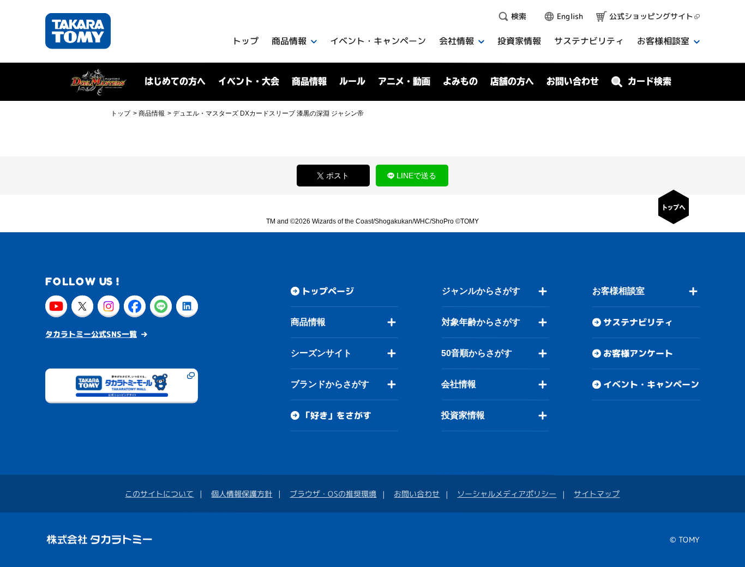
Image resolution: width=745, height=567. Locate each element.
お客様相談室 (618, 290)
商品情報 (308, 322)
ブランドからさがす (330, 384)
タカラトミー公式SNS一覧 (91, 333)
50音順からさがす (476, 353)
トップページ (328, 291)
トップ (120, 113)
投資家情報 (463, 415)
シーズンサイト (321, 353)
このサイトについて (159, 493)
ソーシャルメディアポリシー (506, 493)
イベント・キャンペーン (651, 384)
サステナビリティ (638, 322)
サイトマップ (597, 493)
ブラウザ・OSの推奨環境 (333, 493)
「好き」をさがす (336, 415)
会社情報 (458, 384)
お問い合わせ (572, 81)
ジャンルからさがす (481, 290)
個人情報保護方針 (241, 493)
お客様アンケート (638, 353)
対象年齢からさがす (481, 322)
